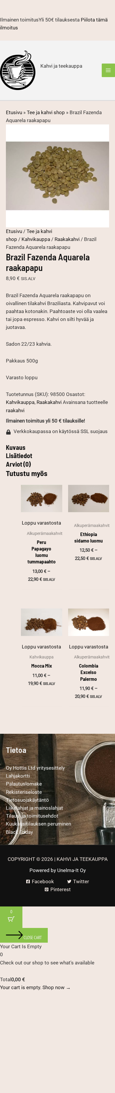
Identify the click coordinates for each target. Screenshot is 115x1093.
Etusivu (14, 112)
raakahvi (15, 410)
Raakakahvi (67, 239)
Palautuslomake (24, 784)
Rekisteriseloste (24, 792)
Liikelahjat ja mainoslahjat (34, 808)
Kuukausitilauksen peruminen (38, 824)
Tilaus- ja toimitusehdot (32, 816)
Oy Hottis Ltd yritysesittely (35, 768)
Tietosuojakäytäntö (27, 800)
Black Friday (19, 832)
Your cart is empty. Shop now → (35, 987)
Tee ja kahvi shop (46, 112)
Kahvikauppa (36, 239)
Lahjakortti (18, 776)
